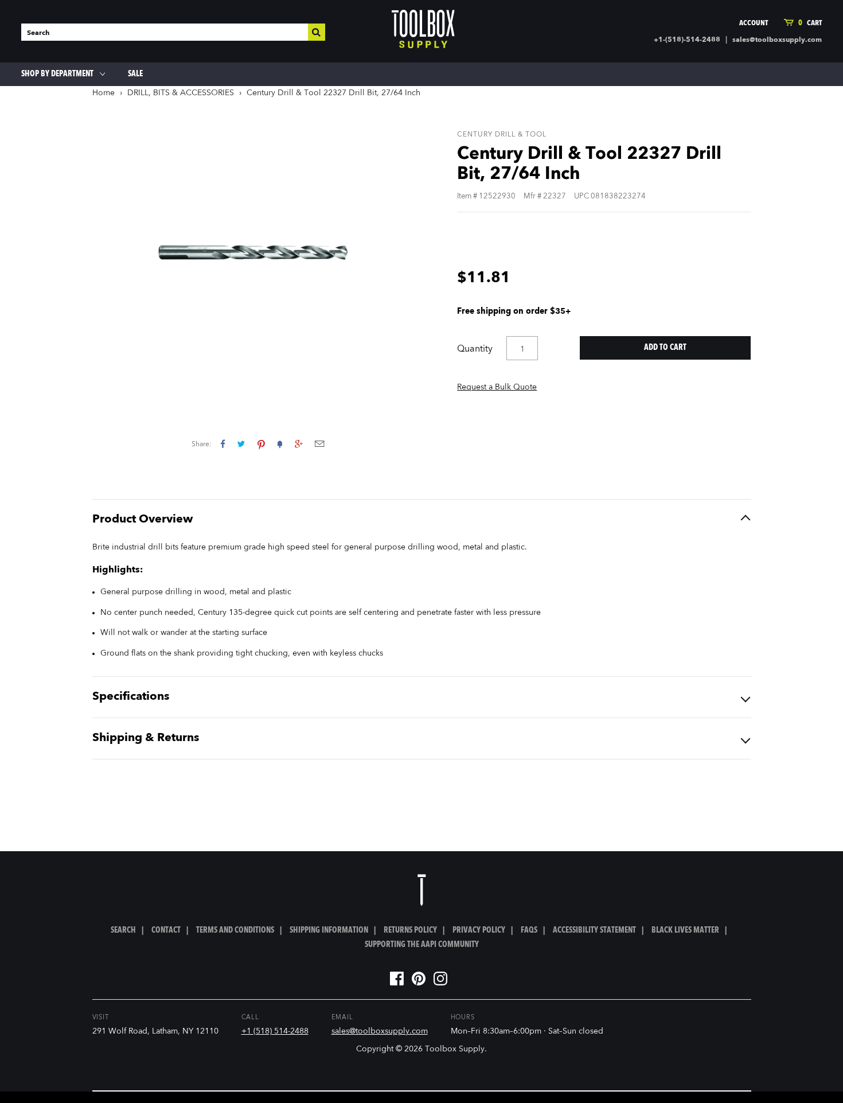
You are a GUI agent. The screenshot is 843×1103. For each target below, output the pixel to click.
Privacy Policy (478, 930)
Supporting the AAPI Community (422, 945)
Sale (135, 74)
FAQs (529, 930)
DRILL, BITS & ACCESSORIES (180, 93)
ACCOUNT (753, 23)
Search (123, 930)
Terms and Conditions (235, 930)
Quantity (475, 349)
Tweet (241, 444)
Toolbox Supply (455, 1049)
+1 (298, 444)
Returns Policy (410, 930)
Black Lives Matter (685, 930)
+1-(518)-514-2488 (687, 40)
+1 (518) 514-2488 (275, 1031)
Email (319, 444)
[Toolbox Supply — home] (423, 31)
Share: (202, 444)
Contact (166, 930)
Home (103, 93)
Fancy (280, 444)
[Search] (316, 32)
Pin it (261, 444)
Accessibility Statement (594, 930)
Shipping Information (329, 930)
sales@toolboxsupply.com (777, 40)
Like (223, 444)
